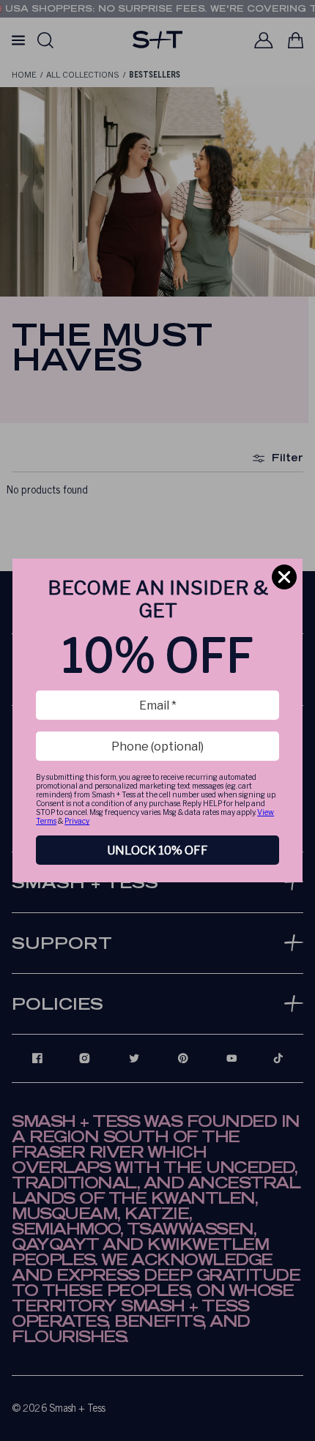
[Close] (284, 577)
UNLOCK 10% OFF (157, 850)
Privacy (76, 820)
